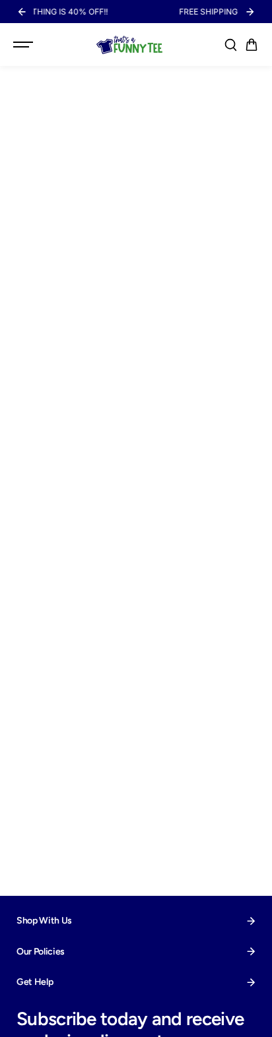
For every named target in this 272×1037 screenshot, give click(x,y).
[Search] (230, 44)
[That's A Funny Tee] (129, 45)
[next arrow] (250, 12)
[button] (251, 44)
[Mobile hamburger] (24, 44)
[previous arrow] (22, 12)
